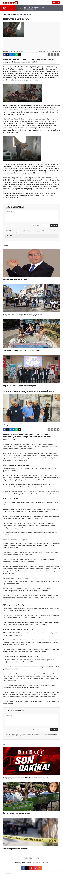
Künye (23, 862)
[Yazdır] (49, 54)
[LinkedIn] (13, 54)
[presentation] (9, 8)
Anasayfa (7, 14)
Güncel (14, 14)
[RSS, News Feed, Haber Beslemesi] (40, 868)
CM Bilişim (8, 873)
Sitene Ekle (45, 862)
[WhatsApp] (16, 54)
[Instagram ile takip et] (36, 868)
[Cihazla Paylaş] (19, 54)
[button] (52, 54)
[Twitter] (7, 54)
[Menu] (54, 2)
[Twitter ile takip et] (27, 868)
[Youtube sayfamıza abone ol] (31, 868)
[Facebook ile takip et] (23, 868)
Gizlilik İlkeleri (36, 862)
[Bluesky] (10, 54)
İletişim (29, 862)
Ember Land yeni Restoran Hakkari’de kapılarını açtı (34, 8)
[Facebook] (4, 54)
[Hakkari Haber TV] (10, 2)
